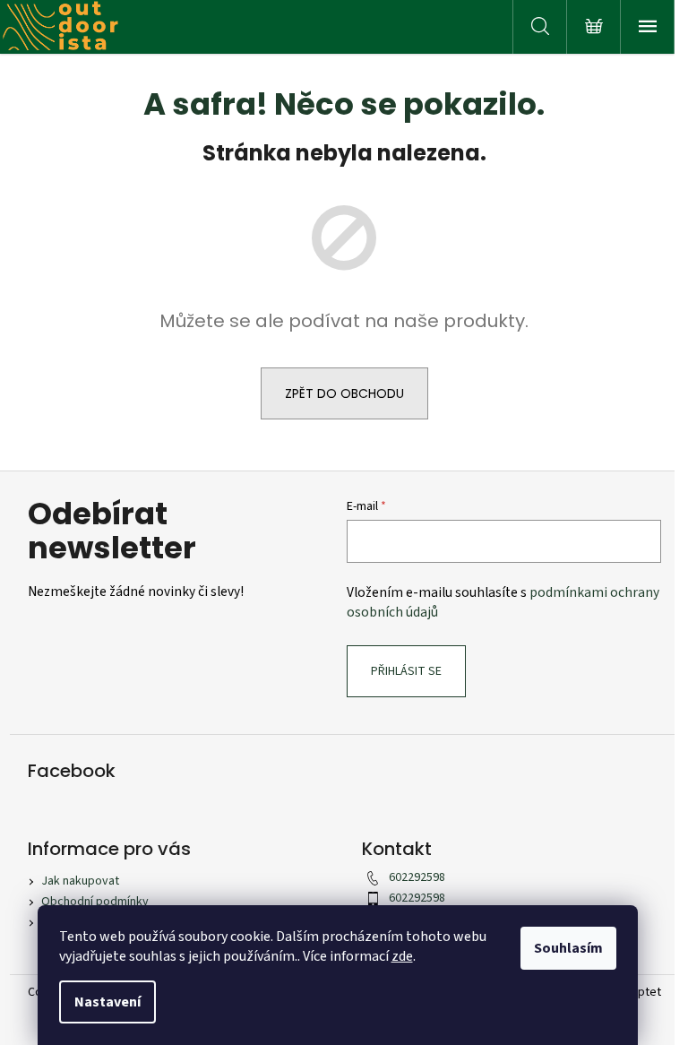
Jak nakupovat (80, 881)
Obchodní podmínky (95, 902)
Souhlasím (568, 948)
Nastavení (107, 1002)
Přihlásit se (406, 671)
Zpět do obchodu (344, 393)
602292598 (417, 877)
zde (402, 956)
